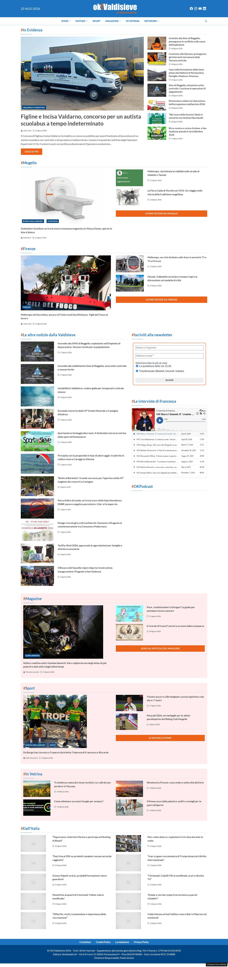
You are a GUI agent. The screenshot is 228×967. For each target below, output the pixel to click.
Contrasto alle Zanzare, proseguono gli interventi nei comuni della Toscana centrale (187, 57)
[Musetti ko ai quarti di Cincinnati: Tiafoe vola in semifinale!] (35, 901)
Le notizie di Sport (160, 738)
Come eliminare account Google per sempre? (78, 801)
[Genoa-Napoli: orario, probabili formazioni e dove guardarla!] (35, 882)
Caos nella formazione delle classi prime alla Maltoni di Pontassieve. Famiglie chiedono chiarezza (186, 72)
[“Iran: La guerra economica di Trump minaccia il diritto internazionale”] (130, 862)
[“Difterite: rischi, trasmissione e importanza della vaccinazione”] (35, 920)
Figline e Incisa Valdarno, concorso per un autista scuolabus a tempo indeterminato (81, 120)
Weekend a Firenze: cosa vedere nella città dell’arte (175, 782)
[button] (206, 21)
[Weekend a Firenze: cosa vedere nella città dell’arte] (129, 789)
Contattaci (85, 941)
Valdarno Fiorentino (34, 107)
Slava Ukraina (32, 655)
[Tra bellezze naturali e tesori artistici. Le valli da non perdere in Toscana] (36, 789)
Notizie (80, 20)
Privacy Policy (141, 941)
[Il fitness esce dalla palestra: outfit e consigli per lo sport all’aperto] (129, 807)
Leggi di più (31, 151)
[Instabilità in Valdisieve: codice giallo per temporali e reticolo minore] (37, 396)
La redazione (122, 941)
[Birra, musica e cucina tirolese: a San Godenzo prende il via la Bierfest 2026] (157, 133)
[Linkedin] (204, 8)
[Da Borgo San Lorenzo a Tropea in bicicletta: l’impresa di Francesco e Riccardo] (67, 721)
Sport (96, 20)
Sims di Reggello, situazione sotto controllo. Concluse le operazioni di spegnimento (187, 88)
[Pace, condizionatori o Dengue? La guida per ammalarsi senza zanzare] (129, 613)
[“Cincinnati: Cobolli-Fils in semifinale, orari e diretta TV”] (130, 882)
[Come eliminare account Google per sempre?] (36, 807)
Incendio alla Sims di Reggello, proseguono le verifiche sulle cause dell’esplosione (187, 41)
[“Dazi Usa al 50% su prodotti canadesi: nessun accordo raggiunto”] (35, 862)
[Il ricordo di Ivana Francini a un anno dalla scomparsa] (129, 632)
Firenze (27, 307)
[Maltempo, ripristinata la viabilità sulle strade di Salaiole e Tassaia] (130, 177)
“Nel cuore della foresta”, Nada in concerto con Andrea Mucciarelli (186, 116)
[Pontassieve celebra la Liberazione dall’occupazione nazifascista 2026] (157, 104)
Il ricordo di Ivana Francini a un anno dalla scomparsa (175, 625)
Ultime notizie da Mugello (161, 213)
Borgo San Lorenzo (33, 221)
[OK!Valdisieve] (115, 8)
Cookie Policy (103, 941)
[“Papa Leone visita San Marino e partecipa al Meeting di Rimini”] (35, 843)
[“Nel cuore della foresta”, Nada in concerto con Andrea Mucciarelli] (157, 118)
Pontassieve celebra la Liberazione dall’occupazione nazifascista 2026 (187, 102)
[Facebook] (191, 8)
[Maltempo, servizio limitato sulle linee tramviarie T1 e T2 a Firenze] (130, 263)
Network (150, 20)
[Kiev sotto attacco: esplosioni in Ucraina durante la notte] (130, 843)
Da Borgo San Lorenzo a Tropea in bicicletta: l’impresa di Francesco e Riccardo (66, 752)
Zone (64, 20)
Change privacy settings (216, 964)
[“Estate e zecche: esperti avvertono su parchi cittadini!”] (130, 901)
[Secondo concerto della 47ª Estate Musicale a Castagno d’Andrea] (37, 419)
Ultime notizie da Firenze (161, 299)
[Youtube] (200, 8)
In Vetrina (132, 20)
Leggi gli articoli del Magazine (160, 648)
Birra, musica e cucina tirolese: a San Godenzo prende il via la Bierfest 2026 (188, 131)
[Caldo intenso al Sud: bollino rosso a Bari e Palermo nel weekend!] (130, 920)
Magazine (111, 20)
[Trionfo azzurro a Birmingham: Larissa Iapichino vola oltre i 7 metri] (129, 703)
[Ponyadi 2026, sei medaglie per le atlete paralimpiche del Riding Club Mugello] (129, 722)
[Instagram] (195, 8)
